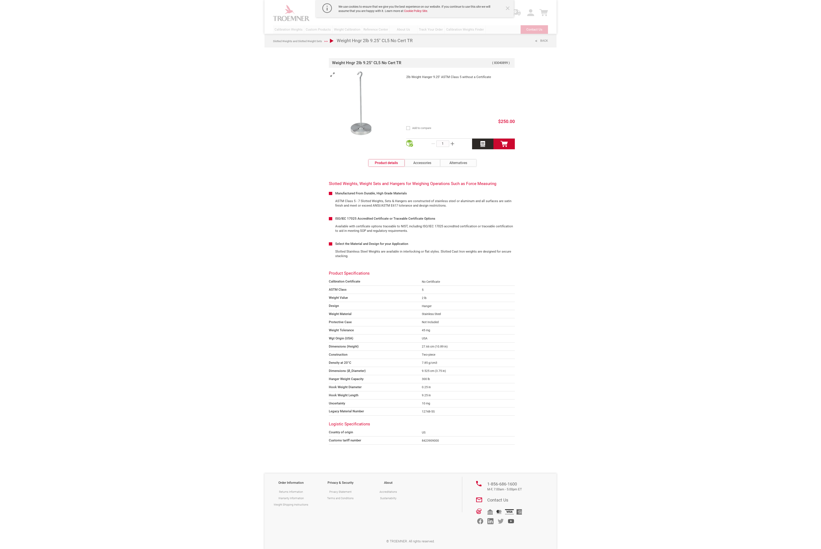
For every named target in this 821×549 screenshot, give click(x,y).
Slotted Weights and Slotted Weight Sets (297, 41)
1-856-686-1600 (504, 486)
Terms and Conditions (340, 498)
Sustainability (388, 498)
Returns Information (291, 491)
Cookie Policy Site (415, 11)
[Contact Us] (479, 499)
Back (544, 40)
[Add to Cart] (504, 144)
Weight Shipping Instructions (291, 504)
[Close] (508, 8)
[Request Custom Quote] (482, 144)
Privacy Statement (340, 491)
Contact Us (497, 500)
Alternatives (458, 163)
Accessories (422, 163)
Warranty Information (291, 498)
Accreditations (388, 491)
